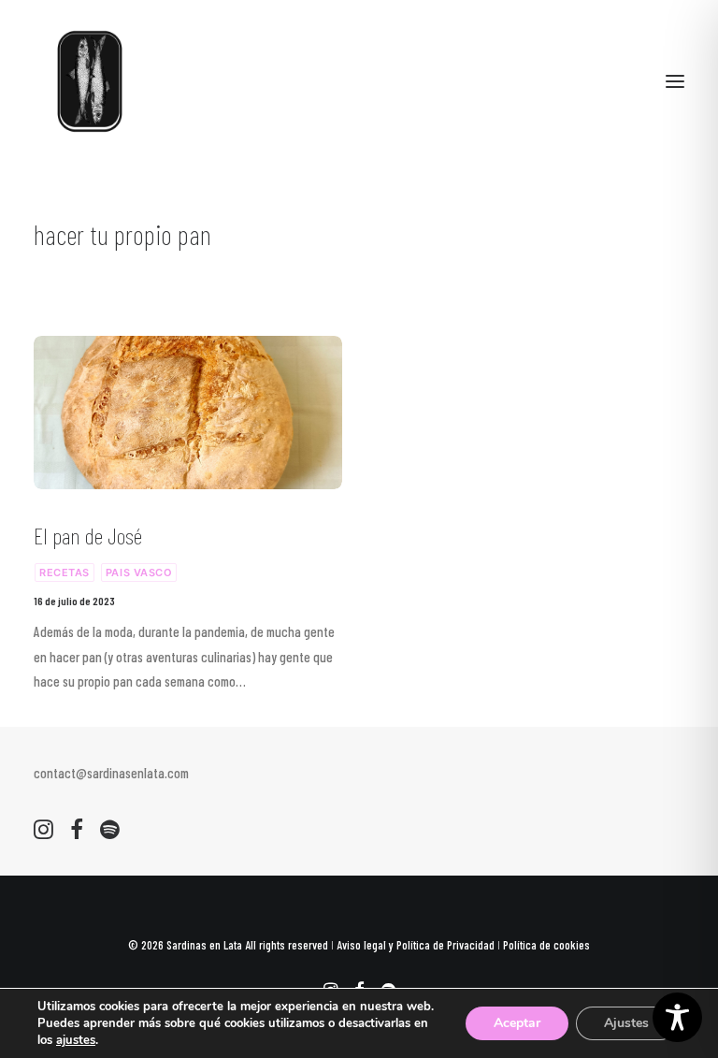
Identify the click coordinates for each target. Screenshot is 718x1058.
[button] (675, 81)
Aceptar (517, 1023)
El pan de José (88, 535)
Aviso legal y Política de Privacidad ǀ (420, 944)
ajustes (75, 1040)
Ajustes (626, 1023)
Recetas (64, 572)
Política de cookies (546, 944)
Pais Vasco (139, 572)
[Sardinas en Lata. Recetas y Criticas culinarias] (90, 81)
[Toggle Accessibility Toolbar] (677, 1017)
